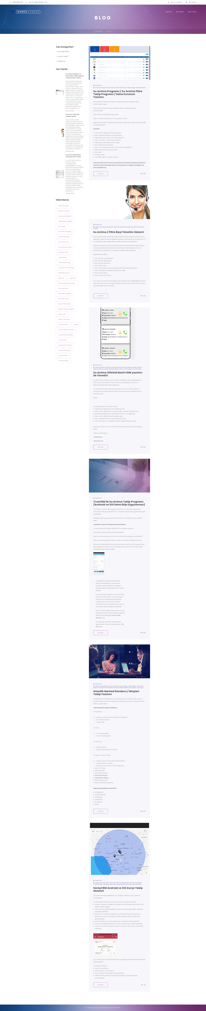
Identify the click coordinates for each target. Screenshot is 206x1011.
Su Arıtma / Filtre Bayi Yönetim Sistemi (118, 232)
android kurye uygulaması (102, 882)
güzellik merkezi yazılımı (134, 686)
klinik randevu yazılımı (64, 273)
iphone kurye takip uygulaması (117, 882)
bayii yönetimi (61, 226)
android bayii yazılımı (111, 227)
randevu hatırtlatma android (116, 687)
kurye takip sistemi (104, 884)
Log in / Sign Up (176, 2)
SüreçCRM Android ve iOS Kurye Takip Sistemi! (118, 889)
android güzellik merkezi (101, 686)
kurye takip (128, 882)
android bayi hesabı (100, 227)
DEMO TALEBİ (192, 12)
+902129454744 (98, 441)
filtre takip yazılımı (100, 87)
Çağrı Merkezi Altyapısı (101, 778)
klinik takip (105, 687)
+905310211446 (97, 437)
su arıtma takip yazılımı (120, 87)
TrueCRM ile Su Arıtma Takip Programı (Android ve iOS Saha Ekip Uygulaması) (119, 503)
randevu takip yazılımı (137, 687)
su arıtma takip (109, 87)
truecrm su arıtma (140, 87)
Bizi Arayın (192, 2)
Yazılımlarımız (61, 61)
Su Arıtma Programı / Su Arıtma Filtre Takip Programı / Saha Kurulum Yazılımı (117, 94)
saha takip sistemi (137, 884)
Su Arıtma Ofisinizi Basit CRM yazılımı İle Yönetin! (117, 374)
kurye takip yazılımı (127, 884)
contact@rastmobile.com (38, 2)
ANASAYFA (169, 12)
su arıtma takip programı (125, 369)
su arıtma (133, 367)
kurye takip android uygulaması (66, 283)
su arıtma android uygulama (65, 329)
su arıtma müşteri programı (111, 369)
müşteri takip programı (125, 367)
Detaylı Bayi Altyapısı (101, 775)
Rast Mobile (116, 1007)
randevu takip (128, 687)
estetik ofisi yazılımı (113, 686)
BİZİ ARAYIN (180, 12)
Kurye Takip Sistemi (63, 51)
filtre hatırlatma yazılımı (101, 367)
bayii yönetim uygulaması (123, 227)
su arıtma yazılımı (130, 87)
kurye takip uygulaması (116, 884)
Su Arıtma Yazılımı (62, 56)
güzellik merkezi (123, 686)
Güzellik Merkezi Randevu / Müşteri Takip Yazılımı (116, 693)
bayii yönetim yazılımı (136, 227)
